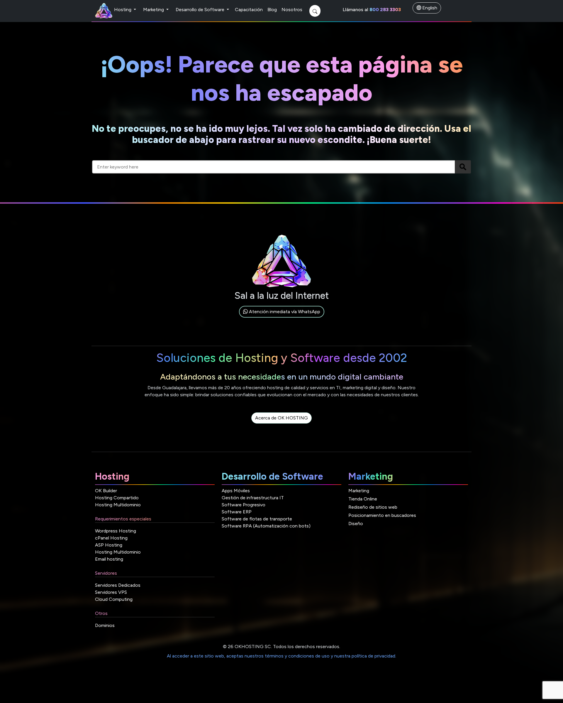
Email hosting (109, 559)
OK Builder (106, 490)
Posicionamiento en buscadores (382, 515)
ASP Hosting (108, 545)
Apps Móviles (236, 490)
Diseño (355, 523)
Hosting (123, 9)
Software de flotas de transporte (257, 519)
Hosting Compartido (117, 497)
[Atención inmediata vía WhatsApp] (281, 318)
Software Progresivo (243, 505)
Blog (272, 9)
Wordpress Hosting (115, 531)
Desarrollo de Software (200, 9)
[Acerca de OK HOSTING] (281, 424)
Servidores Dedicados (117, 585)
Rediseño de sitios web (372, 507)
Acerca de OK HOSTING (281, 418)
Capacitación (249, 9)
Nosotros (292, 9)
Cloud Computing (114, 599)
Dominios (105, 625)
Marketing (154, 9)
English (429, 8)
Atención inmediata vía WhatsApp (284, 311)
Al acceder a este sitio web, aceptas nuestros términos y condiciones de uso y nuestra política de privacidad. (281, 656)
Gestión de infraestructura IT (253, 497)
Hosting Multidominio (118, 505)
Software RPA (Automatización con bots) (266, 526)
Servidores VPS (111, 592)
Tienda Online (362, 499)
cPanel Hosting (111, 538)
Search (463, 166)
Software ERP (237, 512)
